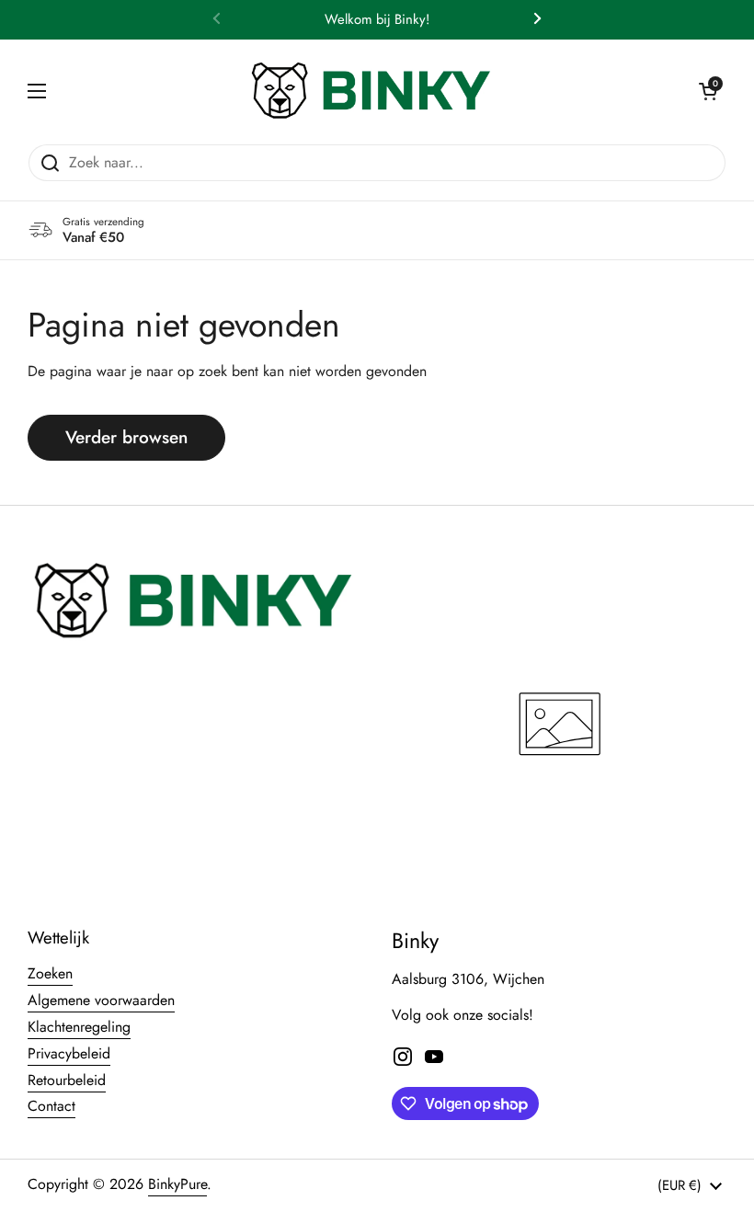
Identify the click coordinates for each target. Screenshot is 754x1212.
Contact (51, 1105)
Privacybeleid (69, 1053)
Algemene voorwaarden (101, 1000)
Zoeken (50, 973)
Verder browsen (126, 437)
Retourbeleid (67, 1080)
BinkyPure (177, 1184)
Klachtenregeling (79, 1026)
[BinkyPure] (372, 91)
